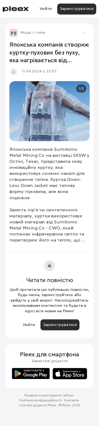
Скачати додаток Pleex (37, 405)
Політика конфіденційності (40, 400)
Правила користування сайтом (48, 395)
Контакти (71, 400)
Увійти (45, 9)
